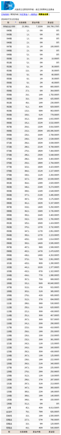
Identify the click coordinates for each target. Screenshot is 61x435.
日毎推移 (5, 14)
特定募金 (24, 14)
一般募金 (33, 14)
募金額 (50, 22)
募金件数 (36, 22)
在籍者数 (23, 22)
